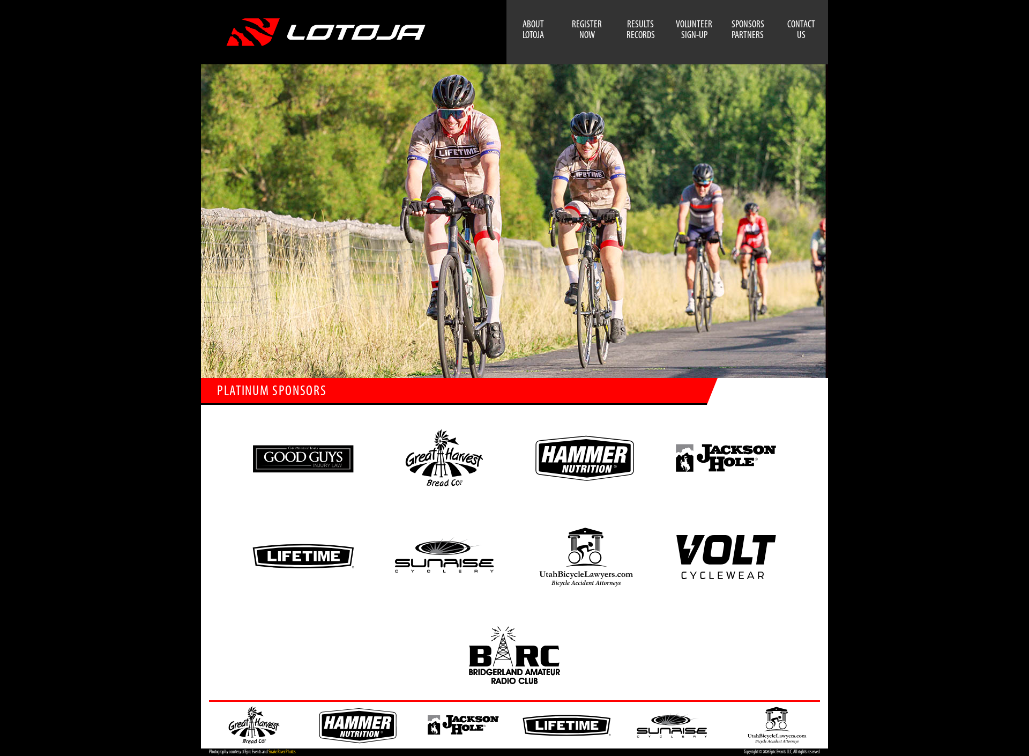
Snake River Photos (282, 752)
